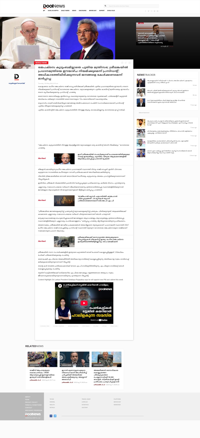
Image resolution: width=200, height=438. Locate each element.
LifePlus (85, 402)
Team (27, 400)
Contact (28, 408)
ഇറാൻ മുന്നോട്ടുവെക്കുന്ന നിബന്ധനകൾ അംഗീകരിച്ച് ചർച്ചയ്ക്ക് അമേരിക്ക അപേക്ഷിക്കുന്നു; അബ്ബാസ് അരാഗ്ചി (74, 375)
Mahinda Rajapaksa (73, 326)
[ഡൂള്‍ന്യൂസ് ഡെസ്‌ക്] (16, 77)
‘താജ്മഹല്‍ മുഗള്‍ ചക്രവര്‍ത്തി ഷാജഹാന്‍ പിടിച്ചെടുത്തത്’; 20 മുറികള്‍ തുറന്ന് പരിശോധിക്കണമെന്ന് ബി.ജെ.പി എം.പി (97, 198)
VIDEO (74, 10)
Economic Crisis (44, 326)
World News (114, 326)
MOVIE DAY (92, 10)
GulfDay (85, 407)
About (27, 397)
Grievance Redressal (33, 410)
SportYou (85, 405)
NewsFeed (117, 405)
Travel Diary (86, 399)
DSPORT (102, 10)
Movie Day (117, 402)
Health (52, 405)
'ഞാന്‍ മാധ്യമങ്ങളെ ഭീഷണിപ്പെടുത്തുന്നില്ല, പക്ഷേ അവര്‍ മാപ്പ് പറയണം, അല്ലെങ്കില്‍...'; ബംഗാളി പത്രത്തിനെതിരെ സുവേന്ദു (151, 38)
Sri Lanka (95, 326)
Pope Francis (85, 326)
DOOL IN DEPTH (53, 10)
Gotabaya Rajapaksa (58, 326)
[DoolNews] (53, 6)
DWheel (52, 402)
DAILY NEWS (65, 10)
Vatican (104, 326)
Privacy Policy (31, 402)
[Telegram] (154, 11)
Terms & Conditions (33, 405)
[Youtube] (157, 11)
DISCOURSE (82, 10)
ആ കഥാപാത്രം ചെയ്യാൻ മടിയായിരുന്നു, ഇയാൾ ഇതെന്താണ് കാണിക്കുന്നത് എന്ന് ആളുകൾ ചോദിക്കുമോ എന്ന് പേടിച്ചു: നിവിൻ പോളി (170, 123)
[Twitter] (148, 11)
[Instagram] (151, 11)
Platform (117, 399)
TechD (52, 399)
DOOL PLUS (111, 10)
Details (52, 407)
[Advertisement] (84, 133)
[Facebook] (145, 11)
